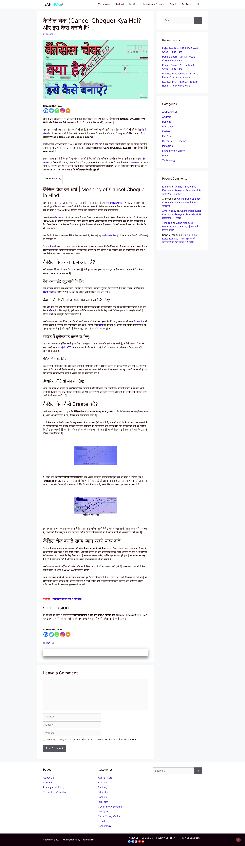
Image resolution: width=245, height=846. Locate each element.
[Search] (198, 20)
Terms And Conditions (55, 792)
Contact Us (49, 782)
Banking (133, 4)
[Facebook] (45, 110)
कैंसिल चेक (48, 246)
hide (58, 178)
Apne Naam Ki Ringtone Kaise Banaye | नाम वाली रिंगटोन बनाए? (180, 226)
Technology (104, 4)
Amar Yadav (169, 210)
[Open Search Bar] (198, 4)
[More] (68, 110)
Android (120, 4)
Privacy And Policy (53, 787)
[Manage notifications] (238, 839)
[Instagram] (62, 110)
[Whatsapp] (56, 110)
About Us (48, 777)
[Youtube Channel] (142, 841)
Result (173, 4)
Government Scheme (153, 4)
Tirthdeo (167, 222)
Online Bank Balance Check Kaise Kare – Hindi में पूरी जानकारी (181, 202)
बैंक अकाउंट (59, 217)
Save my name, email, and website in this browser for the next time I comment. (91, 739)
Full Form (186, 4)
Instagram (168, 145)
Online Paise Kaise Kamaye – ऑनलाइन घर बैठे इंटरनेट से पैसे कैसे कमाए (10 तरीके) (181, 190)
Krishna (166, 186)
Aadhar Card (169, 112)
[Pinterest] (139, 841)
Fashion (166, 131)
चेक (60, 206)
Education (168, 126)
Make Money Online (173, 150)
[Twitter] (51, 110)
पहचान (134, 162)
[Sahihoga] (53, 4)
